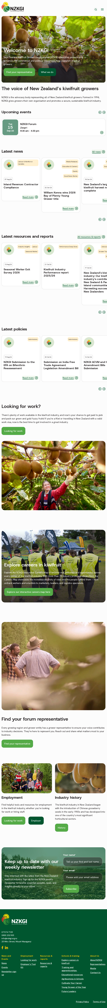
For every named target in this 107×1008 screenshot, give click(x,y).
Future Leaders (69, 991)
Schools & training (70, 956)
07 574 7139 (7, 932)
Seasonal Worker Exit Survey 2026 (17, 271)
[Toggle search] (96, 9)
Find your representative (19, 72)
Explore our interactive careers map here (28, 591)
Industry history (68, 797)
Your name (69, 855)
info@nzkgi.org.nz (9, 938)
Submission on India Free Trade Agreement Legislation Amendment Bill (61, 365)
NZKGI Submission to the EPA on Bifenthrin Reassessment (19, 365)
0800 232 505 (8, 935)
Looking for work (13, 430)
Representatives (97, 964)
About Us (94, 956)
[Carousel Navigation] (102, 112)
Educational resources (72, 974)
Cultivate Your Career (72, 983)
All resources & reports (89, 236)
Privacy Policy (82, 1001)
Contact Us (95, 972)
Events (5, 967)
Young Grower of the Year (74, 987)
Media (93, 968)
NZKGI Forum (28, 124)
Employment (12, 797)
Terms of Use (99, 1001)
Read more (28, 197)
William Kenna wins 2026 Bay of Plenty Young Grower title (60, 195)
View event (102, 132)
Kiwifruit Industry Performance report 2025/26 (56, 272)
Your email (69, 870)
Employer (36, 820)
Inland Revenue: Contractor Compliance (21, 186)
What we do (47, 72)
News (4, 963)
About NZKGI (96, 960)
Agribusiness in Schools (73, 978)
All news (96, 151)
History (61, 827)
